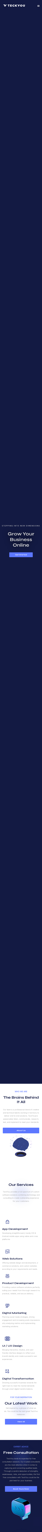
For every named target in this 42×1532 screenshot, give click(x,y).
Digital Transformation (18, 1378)
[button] (38, 6)
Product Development (18, 1283)
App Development (15, 1229)
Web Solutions (12, 1258)
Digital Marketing (14, 1313)
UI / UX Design (12, 1345)
